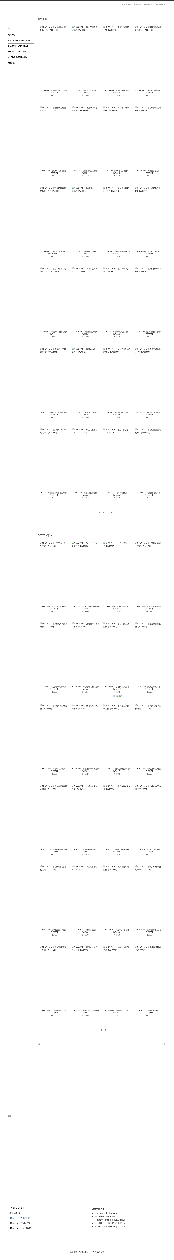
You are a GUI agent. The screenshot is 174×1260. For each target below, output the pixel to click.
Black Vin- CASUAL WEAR (19, 40)
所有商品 (11, 34)
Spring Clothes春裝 (17, 51)
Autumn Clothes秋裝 (17, 57)
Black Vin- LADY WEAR (18, 46)
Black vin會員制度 (20, 1218)
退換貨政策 (25, 1228)
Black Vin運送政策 (21, 1223)
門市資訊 (11, 62)
